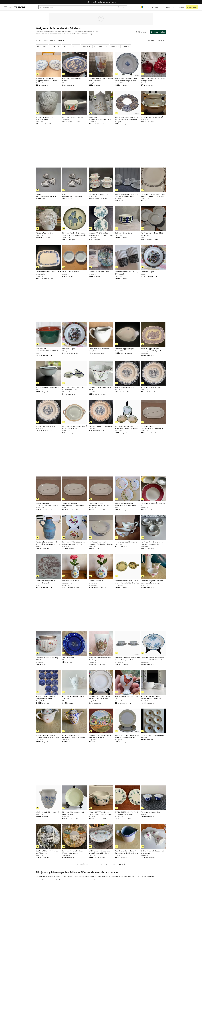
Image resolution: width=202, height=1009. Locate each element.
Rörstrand (43, 40)
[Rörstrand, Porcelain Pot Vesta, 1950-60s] (74, 682)
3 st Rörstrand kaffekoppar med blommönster (152, 852)
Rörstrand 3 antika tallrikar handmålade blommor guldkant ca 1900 (126, 504)
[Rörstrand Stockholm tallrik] (127, 373)
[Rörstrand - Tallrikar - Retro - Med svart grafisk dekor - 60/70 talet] (153, 180)
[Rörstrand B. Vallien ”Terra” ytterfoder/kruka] (48, 103)
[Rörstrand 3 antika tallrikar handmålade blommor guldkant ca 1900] (127, 488)
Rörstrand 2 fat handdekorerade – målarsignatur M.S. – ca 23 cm (74, 543)
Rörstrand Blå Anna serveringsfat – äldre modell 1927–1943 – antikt (153, 659)
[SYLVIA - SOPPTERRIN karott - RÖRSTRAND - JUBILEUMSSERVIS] (101, 797)
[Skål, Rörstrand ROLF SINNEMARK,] (48, 373)
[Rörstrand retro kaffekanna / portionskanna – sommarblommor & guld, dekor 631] (48, 721)
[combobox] (80, 7)
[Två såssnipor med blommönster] (127, 527)
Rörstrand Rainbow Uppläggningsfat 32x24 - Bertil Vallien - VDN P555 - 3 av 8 (47, 504)
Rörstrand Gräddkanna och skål (152, 117)
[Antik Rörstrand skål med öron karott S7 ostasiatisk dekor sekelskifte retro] (101, 836)
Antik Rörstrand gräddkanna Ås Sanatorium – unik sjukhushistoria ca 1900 (126, 852)
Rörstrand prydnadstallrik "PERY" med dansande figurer (100, 736)
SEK (147, 7)
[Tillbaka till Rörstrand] (37, 40)
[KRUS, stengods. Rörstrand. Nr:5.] (48, 797)
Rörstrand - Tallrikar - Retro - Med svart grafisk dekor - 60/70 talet (153, 195)
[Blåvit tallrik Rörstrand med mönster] (74, 64)
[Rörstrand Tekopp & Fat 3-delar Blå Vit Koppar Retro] (74, 373)
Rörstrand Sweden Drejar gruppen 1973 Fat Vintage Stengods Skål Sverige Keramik (74, 234)
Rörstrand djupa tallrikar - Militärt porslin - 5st (152, 234)
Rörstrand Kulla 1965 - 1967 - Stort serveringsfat (48, 273)
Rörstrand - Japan (147, 272)
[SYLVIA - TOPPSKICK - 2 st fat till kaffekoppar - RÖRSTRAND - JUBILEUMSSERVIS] (127, 797)
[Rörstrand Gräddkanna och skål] (153, 103)
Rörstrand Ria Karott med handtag (74, 117)
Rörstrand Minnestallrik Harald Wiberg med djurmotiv (72, 852)
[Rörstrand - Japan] (153, 257)
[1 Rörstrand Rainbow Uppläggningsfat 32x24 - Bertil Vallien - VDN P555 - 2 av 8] (101, 488)
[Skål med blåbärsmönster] (127, 218)
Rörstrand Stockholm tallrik (124, 387)
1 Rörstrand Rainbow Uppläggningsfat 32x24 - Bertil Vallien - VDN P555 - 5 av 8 (73, 504)
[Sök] (118, 7)
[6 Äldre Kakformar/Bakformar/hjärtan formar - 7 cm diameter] (48, 180)
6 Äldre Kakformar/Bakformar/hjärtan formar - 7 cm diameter (46, 195)
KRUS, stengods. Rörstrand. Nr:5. (47, 812)
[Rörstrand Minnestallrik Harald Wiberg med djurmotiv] (74, 836)
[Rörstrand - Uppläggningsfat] (127, 334)
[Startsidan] (19, 7)
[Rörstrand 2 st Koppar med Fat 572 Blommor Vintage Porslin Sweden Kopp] (127, 643)
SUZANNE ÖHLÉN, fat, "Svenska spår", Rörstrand (47, 852)
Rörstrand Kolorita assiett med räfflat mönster (73, 813)
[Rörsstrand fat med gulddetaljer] (153, 721)
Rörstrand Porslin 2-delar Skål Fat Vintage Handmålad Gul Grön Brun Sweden (127, 582)
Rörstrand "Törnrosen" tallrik (99, 272)
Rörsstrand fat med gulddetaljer (152, 735)
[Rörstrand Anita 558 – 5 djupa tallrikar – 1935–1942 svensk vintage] (101, 682)
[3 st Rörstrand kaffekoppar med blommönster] (153, 836)
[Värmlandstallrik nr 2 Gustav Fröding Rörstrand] (48, 566)
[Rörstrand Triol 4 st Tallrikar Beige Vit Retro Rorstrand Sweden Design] (127, 721)
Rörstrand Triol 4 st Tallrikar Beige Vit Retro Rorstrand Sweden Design (127, 736)
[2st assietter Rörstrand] (74, 257)
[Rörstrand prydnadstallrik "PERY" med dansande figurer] (101, 721)
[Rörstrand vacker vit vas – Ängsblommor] (74, 566)
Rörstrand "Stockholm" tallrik (151, 387)
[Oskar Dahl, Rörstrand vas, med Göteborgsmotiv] (101, 643)
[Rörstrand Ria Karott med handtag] (74, 103)
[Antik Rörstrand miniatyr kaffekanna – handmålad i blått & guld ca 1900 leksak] (74, 721)
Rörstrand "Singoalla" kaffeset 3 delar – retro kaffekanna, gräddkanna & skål (152, 582)
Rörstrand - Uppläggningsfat (125, 349)
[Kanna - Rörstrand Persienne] (101, 334)
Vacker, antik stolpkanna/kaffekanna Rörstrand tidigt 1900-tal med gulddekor (100, 118)
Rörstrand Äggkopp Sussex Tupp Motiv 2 (126, 698)
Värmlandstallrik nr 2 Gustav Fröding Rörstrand (45, 582)
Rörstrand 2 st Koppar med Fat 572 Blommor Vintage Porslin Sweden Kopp (127, 659)
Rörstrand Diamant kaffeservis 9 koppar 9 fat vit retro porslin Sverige (126, 195)
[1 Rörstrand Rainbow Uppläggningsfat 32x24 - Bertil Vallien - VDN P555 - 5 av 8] (74, 488)
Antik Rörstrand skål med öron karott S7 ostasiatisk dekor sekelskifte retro (99, 852)
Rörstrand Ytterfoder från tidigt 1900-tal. (47, 659)
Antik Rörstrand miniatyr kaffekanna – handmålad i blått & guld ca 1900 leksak (73, 736)
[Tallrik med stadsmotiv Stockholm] (101, 412)
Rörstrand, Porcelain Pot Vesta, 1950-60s (73, 698)
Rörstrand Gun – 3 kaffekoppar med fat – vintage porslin (152, 543)
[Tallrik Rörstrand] (74, 643)
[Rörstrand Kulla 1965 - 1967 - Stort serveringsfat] (48, 257)
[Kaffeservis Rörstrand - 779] (101, 180)
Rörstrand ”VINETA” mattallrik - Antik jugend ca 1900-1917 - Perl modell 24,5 (100, 234)
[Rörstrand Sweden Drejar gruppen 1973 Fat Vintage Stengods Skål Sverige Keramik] (74, 218)
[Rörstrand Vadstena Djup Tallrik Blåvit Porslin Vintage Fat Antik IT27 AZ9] (127, 64)
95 (114, 864)
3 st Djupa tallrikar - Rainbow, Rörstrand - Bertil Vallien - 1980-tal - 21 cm (101, 543)
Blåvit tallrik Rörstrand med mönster (71, 80)
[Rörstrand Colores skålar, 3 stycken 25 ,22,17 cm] (153, 488)
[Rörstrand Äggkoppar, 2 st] (153, 797)
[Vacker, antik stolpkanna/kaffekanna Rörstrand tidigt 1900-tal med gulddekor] (101, 103)
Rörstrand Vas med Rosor (45, 233)
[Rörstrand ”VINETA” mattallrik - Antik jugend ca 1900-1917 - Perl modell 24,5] (101, 218)
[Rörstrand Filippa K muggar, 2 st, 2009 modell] (127, 257)
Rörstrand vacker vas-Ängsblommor (96, 582)
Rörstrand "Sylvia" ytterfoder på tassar (100, 389)
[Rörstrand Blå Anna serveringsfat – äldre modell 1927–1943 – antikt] (153, 643)
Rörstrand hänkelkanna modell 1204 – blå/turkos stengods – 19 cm (47, 543)
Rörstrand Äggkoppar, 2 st (150, 812)
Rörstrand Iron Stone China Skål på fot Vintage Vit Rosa (74, 427)
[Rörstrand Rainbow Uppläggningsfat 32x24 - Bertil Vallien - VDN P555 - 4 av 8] (153, 412)
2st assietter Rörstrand (70, 272)
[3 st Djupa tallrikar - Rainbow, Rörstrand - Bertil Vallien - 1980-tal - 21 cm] (101, 527)
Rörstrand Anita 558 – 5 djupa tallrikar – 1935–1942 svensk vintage (99, 698)
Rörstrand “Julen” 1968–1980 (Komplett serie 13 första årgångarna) (46, 698)
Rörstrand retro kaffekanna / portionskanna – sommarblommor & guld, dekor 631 (48, 736)
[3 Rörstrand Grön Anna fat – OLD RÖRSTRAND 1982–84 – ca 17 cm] (127, 412)
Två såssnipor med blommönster (126, 542)
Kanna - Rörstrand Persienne (99, 349)
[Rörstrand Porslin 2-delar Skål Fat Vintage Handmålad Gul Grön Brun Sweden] (127, 566)
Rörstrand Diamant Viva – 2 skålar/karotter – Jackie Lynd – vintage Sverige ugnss (151, 698)
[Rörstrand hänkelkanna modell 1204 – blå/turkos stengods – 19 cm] (48, 527)
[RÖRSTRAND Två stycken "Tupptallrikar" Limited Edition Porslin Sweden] (48, 64)
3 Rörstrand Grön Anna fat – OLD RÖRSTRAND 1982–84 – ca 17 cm (126, 427)
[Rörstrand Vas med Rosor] (48, 218)
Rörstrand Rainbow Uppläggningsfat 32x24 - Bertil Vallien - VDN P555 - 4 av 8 (152, 427)
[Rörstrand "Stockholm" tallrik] (153, 373)
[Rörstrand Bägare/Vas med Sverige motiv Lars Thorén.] (101, 64)
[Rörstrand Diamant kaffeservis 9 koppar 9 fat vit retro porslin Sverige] (127, 180)
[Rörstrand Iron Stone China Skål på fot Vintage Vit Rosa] (74, 412)
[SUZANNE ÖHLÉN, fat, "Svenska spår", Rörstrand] (48, 836)
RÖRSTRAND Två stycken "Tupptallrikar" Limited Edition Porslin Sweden (46, 80)
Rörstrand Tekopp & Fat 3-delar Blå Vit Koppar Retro (73, 389)
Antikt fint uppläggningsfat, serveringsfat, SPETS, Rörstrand (152, 350)
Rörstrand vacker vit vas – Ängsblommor (71, 582)
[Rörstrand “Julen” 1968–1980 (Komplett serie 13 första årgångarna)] (48, 682)
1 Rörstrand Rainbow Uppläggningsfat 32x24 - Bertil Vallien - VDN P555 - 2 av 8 (99, 504)
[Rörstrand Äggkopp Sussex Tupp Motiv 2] (127, 682)
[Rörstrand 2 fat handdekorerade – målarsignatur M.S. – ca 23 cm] (74, 527)
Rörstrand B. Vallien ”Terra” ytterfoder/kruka (45, 118)
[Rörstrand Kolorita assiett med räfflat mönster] (74, 797)
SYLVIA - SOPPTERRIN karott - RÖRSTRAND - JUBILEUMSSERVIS (100, 813)
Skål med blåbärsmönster (124, 233)
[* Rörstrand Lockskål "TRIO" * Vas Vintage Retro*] (153, 64)
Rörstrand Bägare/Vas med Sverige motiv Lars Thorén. (101, 80)
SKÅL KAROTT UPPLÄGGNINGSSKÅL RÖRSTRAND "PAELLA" (48, 350)
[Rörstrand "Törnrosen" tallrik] (101, 257)
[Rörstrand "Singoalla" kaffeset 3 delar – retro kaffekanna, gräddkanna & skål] (153, 566)
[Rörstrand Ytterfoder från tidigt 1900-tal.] (48, 643)
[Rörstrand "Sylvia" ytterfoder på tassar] (101, 373)
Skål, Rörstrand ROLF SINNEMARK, (48, 387)
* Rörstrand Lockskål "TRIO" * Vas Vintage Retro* (153, 80)
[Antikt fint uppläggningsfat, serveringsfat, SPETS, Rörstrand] (153, 334)
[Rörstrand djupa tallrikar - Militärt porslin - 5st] (153, 218)
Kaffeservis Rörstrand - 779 (98, 194)
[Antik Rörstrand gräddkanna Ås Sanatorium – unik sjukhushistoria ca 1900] (127, 836)
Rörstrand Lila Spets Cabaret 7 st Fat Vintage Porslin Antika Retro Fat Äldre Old (126, 118)
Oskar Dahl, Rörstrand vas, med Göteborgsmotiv (100, 659)
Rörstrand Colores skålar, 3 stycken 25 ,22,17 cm (153, 504)
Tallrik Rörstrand (68, 658)
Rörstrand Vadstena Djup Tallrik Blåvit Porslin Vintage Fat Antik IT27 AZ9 (126, 80)
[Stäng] (200, 2)
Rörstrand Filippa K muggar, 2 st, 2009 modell (126, 273)
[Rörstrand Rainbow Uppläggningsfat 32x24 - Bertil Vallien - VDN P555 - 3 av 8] (48, 488)
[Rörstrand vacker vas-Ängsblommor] (101, 566)
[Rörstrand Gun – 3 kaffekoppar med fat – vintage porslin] (153, 527)
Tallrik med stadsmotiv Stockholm (100, 426)
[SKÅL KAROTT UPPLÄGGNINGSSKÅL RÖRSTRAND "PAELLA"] (48, 334)
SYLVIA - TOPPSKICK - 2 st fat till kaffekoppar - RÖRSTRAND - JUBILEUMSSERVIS (126, 813)
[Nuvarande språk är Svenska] (142, 7)
